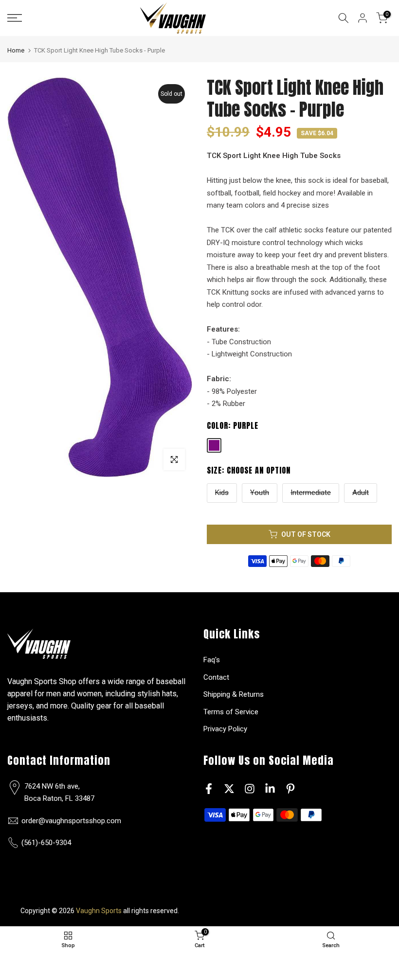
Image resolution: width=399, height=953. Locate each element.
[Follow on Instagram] (249, 788)
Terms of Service (230, 711)
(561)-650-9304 (46, 842)
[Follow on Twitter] (229, 788)
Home (15, 50)
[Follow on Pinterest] (290, 788)
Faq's (211, 659)
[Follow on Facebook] (208, 788)
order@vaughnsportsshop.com (71, 820)
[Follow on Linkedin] (270, 788)
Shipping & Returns (233, 694)
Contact (216, 677)
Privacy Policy (225, 728)
